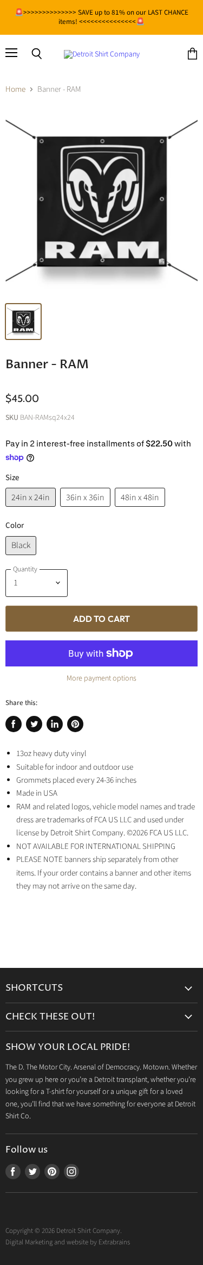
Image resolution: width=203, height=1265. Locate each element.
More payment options (101, 678)
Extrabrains (114, 1242)
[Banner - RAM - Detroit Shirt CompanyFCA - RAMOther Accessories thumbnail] (23, 321)
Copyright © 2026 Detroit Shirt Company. (63, 1231)
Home (15, 89)
